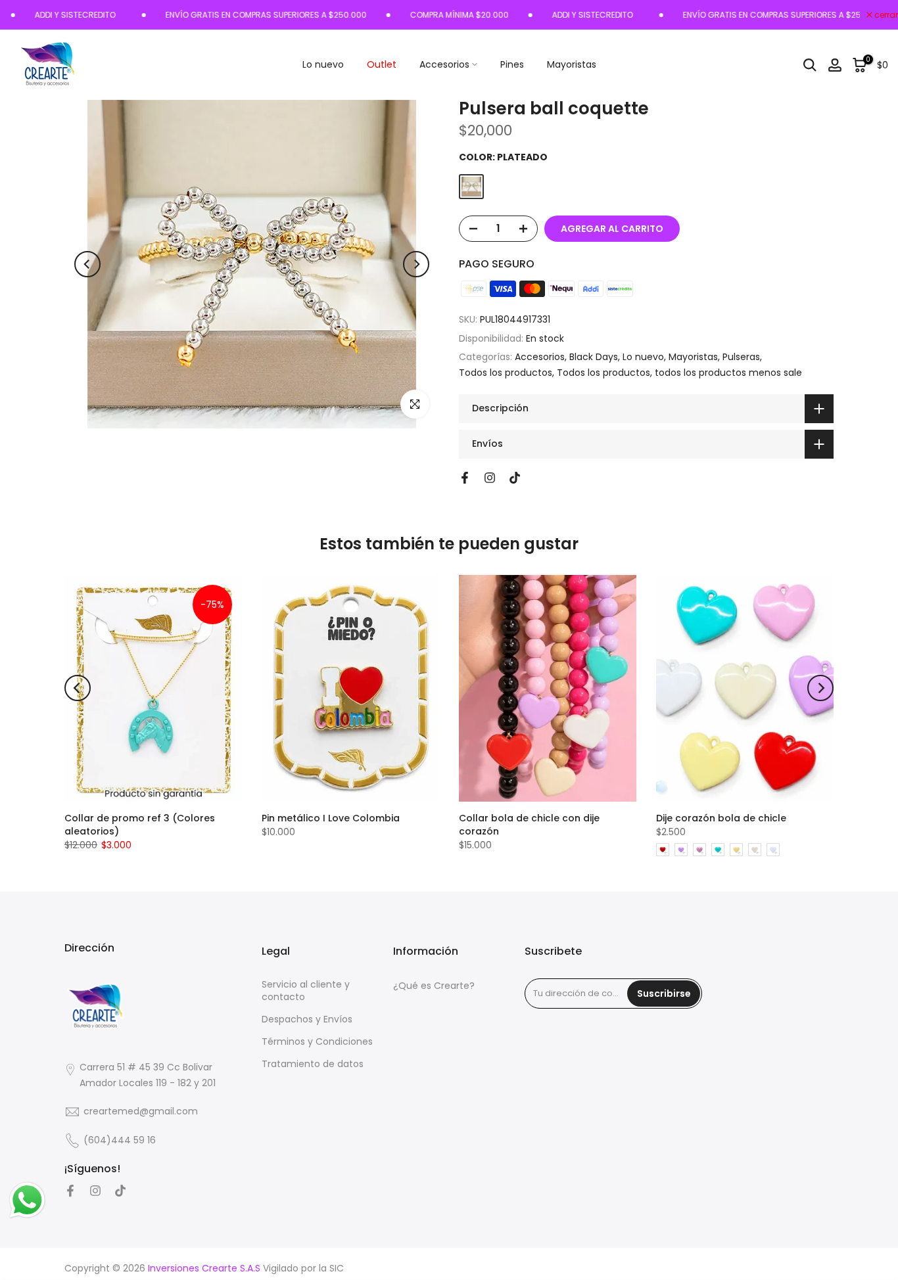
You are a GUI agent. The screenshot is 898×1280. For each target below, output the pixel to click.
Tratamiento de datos (313, 1064)
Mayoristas (571, 64)
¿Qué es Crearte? (434, 986)
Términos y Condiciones (317, 1042)
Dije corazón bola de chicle (721, 818)
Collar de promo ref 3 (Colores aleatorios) (139, 824)
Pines (512, 64)
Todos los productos (505, 372)
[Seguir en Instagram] (490, 478)
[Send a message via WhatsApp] (27, 1200)
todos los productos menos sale (728, 372)
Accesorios (444, 64)
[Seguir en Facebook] (465, 478)
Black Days (593, 356)
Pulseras (741, 356)
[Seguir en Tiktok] (515, 478)
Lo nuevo (323, 64)
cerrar (885, 15)
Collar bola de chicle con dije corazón (529, 824)
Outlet (381, 64)
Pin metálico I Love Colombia (331, 818)
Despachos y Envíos (307, 1019)
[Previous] (87, 264)
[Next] (416, 264)
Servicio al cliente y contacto (306, 991)
